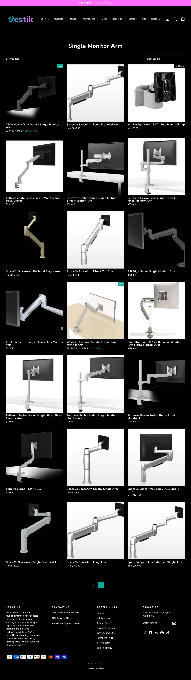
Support (154, 19)
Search (100, 613)
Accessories (117, 19)
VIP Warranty (103, 618)
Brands (132, 19)
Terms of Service (105, 638)
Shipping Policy (104, 648)
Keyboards (59, 19)
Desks (104, 19)
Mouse (73, 19)
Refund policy (103, 643)
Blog (144, 19)
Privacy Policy (104, 623)
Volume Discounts (106, 628)
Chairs (44, 19)
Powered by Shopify (95, 668)
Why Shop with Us (106, 633)
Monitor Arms (89, 19)
